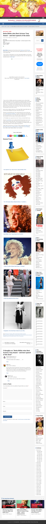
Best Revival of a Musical (10, 113)
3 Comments (14, 37)
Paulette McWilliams (39, 398)
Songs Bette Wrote (39, 202)
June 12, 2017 (5, 37)
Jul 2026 (38, 452)
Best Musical (26, 125)
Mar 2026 (38, 458)
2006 (38, 489)
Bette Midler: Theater (39, 188)
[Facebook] (8, 135)
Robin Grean (38, 401)
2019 (38, 470)
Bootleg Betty (16, 521)
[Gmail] (13, 135)
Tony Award (21, 336)
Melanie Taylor (38, 393)
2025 (38, 462)
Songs (4, 507)
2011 (38, 482)
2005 (38, 490)
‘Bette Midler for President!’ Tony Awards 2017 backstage (9, 343)
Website (4, 411)
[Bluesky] (24, 135)
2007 (38, 487)
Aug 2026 (38, 451)
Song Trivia (38, 201)
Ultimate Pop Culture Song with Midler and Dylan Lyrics (8, 511)
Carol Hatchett (38, 368)
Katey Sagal (38, 387)
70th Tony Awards (16, 333)
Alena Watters (38, 366)
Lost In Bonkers (39, 259)
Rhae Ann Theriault (39, 400)
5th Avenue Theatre (8, 333)
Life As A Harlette (39, 390)
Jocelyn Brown (38, 382)
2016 (38, 475)
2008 (38, 486)
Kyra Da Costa (38, 388)
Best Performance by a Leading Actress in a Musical (12, 126)
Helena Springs (38, 376)
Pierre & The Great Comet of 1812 (13, 336)
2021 (38, 468)
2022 (38, 466)
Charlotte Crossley (39, 369)
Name (4, 401)
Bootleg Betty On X (39, 124)
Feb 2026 (38, 459)
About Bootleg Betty (39, 103)
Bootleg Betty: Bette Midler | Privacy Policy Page (29, 521)
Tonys (10, 31)
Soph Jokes (38, 204)
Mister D (10, 37)
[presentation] (42, 498)
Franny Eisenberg (39, 373)
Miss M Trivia (38, 197)
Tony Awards (27, 78)
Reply (7, 361)
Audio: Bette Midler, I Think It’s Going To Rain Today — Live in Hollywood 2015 (22, 512)
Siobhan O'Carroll (39, 405)
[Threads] (21, 135)
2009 (38, 484)
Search (42, 40)
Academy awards (22, 333)
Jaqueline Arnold (39, 378)
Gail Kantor (38, 375)
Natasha (4, 336)
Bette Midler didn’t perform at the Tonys (25, 343)
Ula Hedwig (38, 410)
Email (4, 406)
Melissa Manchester (39, 394)
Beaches (22, 504)
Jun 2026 (38, 454)
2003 (38, 493)
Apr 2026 (38, 457)
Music (13, 505)
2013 (38, 479)
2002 (38, 494)
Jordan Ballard (38, 383)
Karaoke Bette (38, 230)
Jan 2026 (38, 461)
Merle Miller (38, 395)
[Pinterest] (11, 135)
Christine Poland (39, 371)
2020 (38, 469)
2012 (38, 480)
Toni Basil (37, 409)
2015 (38, 476)
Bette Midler (5, 50)
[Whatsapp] (15, 135)
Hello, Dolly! (12, 56)
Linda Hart (38, 391)
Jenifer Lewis (38, 379)
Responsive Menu (43, 18)
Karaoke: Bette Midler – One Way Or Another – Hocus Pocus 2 (37, 511)
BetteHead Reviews (39, 438)
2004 (38, 491)
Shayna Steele (38, 404)
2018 (38, 472)
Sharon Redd (38, 402)
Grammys (22, 50)
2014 (38, 477)
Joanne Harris (38, 380)
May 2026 (38, 455)
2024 (38, 464)
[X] (19, 135)
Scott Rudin (9, 120)
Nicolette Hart (38, 397)
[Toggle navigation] (3, 24)
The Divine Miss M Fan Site (22, 507)
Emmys (28, 50)
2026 (38, 450)
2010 (38, 483)
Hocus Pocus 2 (34, 505)
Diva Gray (37, 372)
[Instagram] (17, 135)
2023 (38, 465)
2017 (38, 473)
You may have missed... (8, 498)
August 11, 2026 (20, 515)
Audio (4, 505)
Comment (5, 388)
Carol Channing (27, 126)
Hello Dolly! (5, 31)
